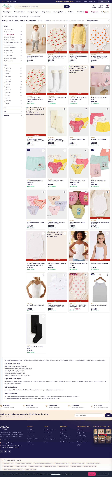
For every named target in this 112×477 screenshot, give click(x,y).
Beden (5, 65)
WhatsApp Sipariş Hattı (8, 443)
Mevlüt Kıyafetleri (63, 466)
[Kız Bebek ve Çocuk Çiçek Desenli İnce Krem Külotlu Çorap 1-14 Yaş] (57, 121)
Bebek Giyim (6, 12)
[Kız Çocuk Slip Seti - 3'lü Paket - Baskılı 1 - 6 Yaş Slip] (57, 204)
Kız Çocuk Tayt (13, 50)
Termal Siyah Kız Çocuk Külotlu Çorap (35, 347)
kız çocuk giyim (9, 383)
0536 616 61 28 (105, 1)
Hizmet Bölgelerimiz (65, 436)
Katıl (108, 415)
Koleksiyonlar (31, 436)
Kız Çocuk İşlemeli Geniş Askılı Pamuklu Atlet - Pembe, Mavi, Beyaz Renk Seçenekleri (56, 306)
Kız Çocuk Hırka (13, 60)
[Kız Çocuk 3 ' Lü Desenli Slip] (78, 121)
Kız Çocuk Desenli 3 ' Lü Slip (55, 180)
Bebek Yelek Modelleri (78, 463)
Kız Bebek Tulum (8, 466)
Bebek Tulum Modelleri (93, 463)
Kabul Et (92, 474)
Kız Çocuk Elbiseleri (13, 37)
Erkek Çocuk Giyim (33, 12)
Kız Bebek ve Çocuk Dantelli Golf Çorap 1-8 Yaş (57, 98)
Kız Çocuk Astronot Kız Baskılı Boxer (99, 98)
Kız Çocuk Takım (13, 32)
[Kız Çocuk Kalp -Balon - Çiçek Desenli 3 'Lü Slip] (78, 163)
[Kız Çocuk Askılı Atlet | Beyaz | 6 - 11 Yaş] (78, 246)
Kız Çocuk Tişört (13, 45)
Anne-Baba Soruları (31, 469)
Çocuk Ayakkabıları (59, 12)
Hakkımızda (63, 430)
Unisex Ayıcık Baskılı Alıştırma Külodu (77, 223)
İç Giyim (70, 12)
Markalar (29, 442)
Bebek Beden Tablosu (90, 466)
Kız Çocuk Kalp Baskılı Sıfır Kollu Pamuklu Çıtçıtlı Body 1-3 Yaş (78, 305)
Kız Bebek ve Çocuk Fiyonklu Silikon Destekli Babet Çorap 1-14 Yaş (35, 140)
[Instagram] (1, 451)
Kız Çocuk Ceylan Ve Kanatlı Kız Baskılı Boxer (35, 181)
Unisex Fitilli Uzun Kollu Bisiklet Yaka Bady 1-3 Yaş (35, 57)
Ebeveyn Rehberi (65, 439)
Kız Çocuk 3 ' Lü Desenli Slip (77, 139)
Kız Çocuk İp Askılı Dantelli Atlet (99, 263)
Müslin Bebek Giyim (21, 466)
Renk (5, 108)
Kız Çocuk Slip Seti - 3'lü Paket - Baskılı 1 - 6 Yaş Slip (56, 223)
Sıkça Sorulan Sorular (50, 430)
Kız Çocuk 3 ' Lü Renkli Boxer (98, 139)
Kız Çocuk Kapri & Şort (13, 58)
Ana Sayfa (4, 16)
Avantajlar (6, 115)
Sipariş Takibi (92, 1)
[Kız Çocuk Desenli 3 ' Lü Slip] (57, 163)
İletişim (45, 442)
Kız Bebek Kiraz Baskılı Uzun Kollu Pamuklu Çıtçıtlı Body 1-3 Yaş (57, 57)
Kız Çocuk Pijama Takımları (13, 42)
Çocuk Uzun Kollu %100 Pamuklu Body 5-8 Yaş (78, 57)
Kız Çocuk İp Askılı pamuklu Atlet (35, 305)
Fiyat (5, 111)
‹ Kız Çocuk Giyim (8, 29)
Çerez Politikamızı (55, 474)
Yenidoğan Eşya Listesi (50, 439)
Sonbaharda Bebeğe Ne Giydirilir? (43, 463)
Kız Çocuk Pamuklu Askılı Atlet (99, 305)
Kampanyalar (94, 12)
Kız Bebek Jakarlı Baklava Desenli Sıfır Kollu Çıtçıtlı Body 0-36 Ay (36, 264)
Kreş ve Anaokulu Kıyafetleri (24, 463)
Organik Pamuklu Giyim (36, 466)
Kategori (6, 26)
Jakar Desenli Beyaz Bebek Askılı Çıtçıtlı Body (100, 223)
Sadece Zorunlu (102, 474)
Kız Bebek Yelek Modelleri (62, 463)
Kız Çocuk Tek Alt (13, 53)
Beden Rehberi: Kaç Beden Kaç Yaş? (13, 469)
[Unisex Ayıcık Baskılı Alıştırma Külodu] (78, 204)
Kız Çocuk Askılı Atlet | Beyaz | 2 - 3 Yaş (57, 264)
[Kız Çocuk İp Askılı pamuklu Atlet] (36, 287)
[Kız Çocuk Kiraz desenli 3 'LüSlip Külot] (36, 204)
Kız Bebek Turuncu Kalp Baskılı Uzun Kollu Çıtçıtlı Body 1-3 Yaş (99, 57)
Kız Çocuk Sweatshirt (13, 47)
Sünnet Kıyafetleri (8, 463)
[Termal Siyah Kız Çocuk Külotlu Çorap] (36, 329)
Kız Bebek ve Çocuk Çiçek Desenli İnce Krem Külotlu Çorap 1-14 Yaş (56, 140)
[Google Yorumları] (9, 451)
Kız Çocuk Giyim (19, 12)
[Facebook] (5, 451)
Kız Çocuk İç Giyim (13, 34)
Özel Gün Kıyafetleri (32, 439)
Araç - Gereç (46, 12)
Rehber (86, 1)
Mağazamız (79, 1)
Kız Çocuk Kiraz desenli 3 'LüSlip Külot (35, 223)
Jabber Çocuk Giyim (50, 466)
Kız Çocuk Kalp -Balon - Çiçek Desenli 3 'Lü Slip (77, 181)
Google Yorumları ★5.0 (66, 442)
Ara (67, 6)
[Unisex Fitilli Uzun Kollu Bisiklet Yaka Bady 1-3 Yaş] (36, 39)
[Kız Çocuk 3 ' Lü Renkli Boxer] (100, 121)
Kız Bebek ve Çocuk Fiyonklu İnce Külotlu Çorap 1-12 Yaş (78, 98)
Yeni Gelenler (82, 12)
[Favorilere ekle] (43, 26)
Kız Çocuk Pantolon (13, 39)
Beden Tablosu (48, 436)
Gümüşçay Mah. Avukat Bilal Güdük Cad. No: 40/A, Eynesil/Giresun (11, 446)
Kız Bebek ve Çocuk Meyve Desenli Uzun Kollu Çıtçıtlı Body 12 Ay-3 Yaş (36, 98)
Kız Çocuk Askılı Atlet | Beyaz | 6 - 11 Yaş (78, 264)
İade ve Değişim (48, 433)
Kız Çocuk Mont (13, 55)
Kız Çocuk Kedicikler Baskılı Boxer (98, 181)
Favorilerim (30, 445)
